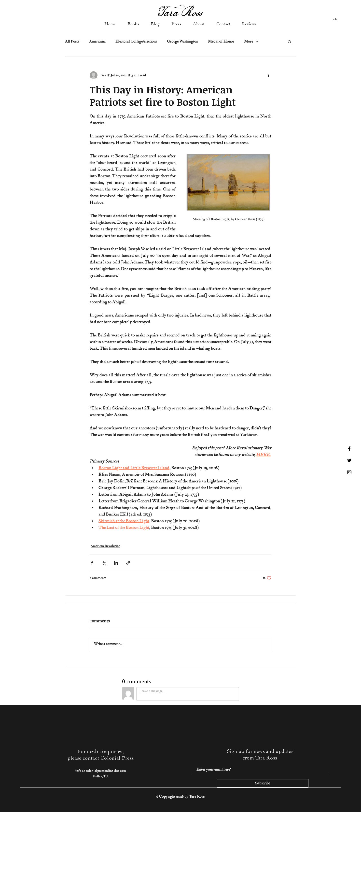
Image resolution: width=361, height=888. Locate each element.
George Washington (182, 41)
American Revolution (105, 546)
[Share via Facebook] (92, 562)
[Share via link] (128, 562)
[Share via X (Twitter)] (104, 562)
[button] (335, 19)
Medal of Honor (221, 41)
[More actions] (268, 75)
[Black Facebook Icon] (349, 448)
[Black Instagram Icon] (349, 472)
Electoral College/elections (136, 41)
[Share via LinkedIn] (116, 562)
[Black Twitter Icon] (349, 460)
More (248, 41)
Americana (97, 41)
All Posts (72, 41)
